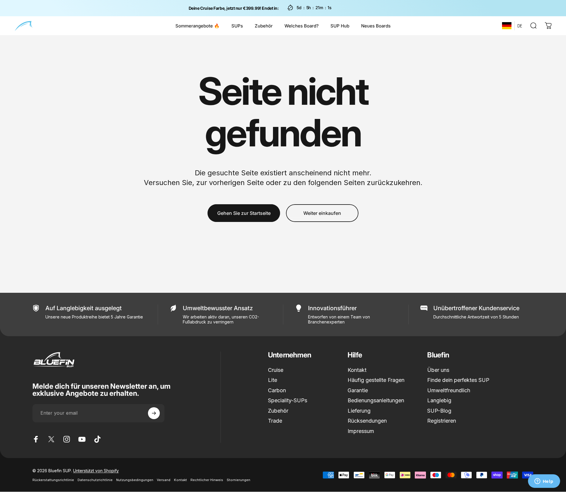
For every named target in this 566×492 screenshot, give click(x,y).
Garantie (358, 390)
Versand (163, 480)
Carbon (277, 390)
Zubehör (278, 411)
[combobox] (506, 25)
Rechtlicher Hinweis (206, 480)
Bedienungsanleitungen (376, 400)
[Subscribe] (154, 413)
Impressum (361, 431)
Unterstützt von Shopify (96, 470)
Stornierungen (238, 480)
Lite (272, 380)
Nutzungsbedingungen (134, 480)
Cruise (275, 370)
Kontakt (357, 370)
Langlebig (439, 400)
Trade (275, 421)
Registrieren (441, 421)
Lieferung (359, 411)
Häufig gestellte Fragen (376, 380)
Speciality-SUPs (287, 400)
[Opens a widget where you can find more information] (544, 481)
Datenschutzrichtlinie (95, 480)
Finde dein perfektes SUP (458, 380)
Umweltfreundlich (448, 390)
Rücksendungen (367, 421)
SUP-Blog (439, 411)
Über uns (438, 370)
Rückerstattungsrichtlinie (53, 480)
